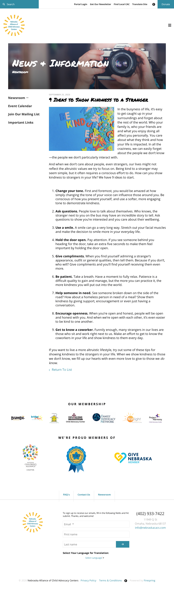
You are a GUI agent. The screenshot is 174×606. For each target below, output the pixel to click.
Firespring (149, 580)
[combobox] (19, 4)
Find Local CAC (122, 4)
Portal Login (80, 4)
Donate (166, 4)
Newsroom (16, 98)
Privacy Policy (88, 580)
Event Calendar (20, 106)
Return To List (61, 369)
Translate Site (139, 4)
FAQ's (66, 494)
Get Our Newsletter (100, 4)
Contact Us (84, 494)
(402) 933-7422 (150, 513)
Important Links (20, 122)
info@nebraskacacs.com (150, 527)
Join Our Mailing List (24, 114)
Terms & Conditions (110, 580)
